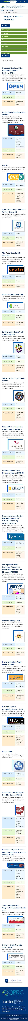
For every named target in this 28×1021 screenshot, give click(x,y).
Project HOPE (7, 752)
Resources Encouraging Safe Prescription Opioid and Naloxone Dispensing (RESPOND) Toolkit (12, 520)
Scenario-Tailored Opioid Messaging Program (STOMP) (13, 472)
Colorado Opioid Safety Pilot (12, 294)
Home (2, 10)
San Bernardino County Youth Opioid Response (13, 333)
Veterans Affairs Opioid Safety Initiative (13, 379)
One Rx (5, 165)
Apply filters (6, 26)
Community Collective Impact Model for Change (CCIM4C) (13, 793)
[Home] (2, 6)
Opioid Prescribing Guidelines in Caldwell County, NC (13, 210)
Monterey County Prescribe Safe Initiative (12, 946)
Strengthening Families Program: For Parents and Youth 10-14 (14, 908)
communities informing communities (13, 7)
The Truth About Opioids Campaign (11, 254)
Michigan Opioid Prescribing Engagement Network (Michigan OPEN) (12, 70)
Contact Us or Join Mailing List (14, 1015)
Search (20, 2)
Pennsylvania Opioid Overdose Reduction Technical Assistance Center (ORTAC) (14, 852)
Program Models (10, 10)
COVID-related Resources (9, 1)
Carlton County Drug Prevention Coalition (13, 113)
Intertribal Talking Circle (11, 620)
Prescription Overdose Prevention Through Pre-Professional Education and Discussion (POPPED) (12, 568)
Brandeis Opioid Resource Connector (15, 6)
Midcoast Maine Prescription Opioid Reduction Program (12, 428)
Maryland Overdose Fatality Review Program (12, 663)
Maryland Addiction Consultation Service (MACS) (12, 708)
